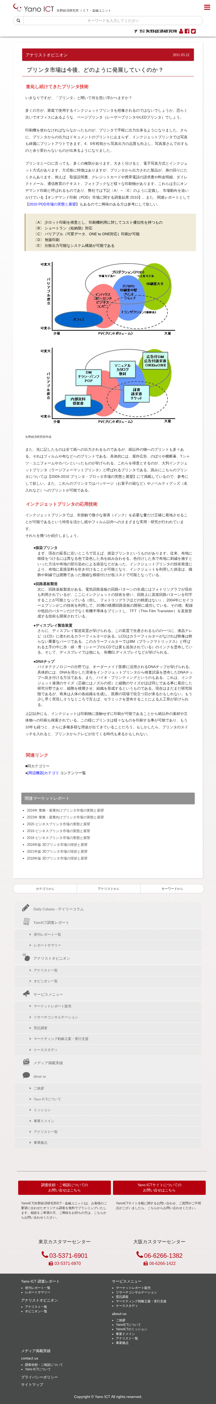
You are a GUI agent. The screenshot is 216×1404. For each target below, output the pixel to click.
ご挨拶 (39, 1088)
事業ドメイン (44, 1121)
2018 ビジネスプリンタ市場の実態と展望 (58, 838)
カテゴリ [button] (45, 889)
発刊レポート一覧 (47, 934)
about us (39, 1076)
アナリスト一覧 (46, 970)
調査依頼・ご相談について (44, 1365)
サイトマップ (32, 1384)
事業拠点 (40, 1143)
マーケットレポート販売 (52, 1006)
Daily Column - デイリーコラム (58, 909)
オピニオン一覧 (46, 981)
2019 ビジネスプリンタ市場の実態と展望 (58, 831)
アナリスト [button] (108, 889)
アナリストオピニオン (51, 958)
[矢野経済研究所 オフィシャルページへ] (156, 30)
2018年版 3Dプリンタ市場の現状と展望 (57, 858)
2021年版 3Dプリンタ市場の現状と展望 (57, 851)
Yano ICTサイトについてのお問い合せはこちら (159, 1187)
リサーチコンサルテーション (56, 1017)
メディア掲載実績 (48, 1063)
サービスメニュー (48, 994)
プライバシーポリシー (39, 1377)
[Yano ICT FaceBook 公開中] (187, 31)
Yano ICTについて (47, 1099)
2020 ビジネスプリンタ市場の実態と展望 (58, 824)
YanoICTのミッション (131, 1329)
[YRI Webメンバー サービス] (181, 31)
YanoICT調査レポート (51, 922)
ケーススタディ (46, 1050)
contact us (29, 1358)
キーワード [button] (172, 889)
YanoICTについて (128, 1325)
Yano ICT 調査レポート (40, 1281)
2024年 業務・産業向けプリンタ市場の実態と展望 (65, 810)
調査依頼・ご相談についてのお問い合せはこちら (64, 1187)
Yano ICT (102, 1397)
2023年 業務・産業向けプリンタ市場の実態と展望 (65, 817)
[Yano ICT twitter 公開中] (193, 31)
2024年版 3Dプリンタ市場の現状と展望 (57, 845)
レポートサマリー (47, 945)
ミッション (42, 1110)
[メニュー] (207, 7)
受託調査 (40, 1028)
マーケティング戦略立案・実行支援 (61, 1039)
